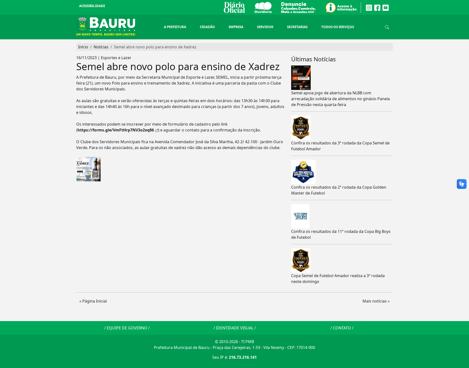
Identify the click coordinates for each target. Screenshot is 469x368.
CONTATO (342, 328)
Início (83, 47)
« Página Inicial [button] (93, 301)
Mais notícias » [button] (376, 301)
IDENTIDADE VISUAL (234, 328)
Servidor (265, 27)
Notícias (101, 47)
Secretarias (297, 27)
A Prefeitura (175, 27)
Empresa (236, 27)
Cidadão (207, 27)
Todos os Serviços (337, 27)
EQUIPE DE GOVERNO (127, 328)
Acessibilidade (92, 6)
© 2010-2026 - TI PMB (234, 341)
